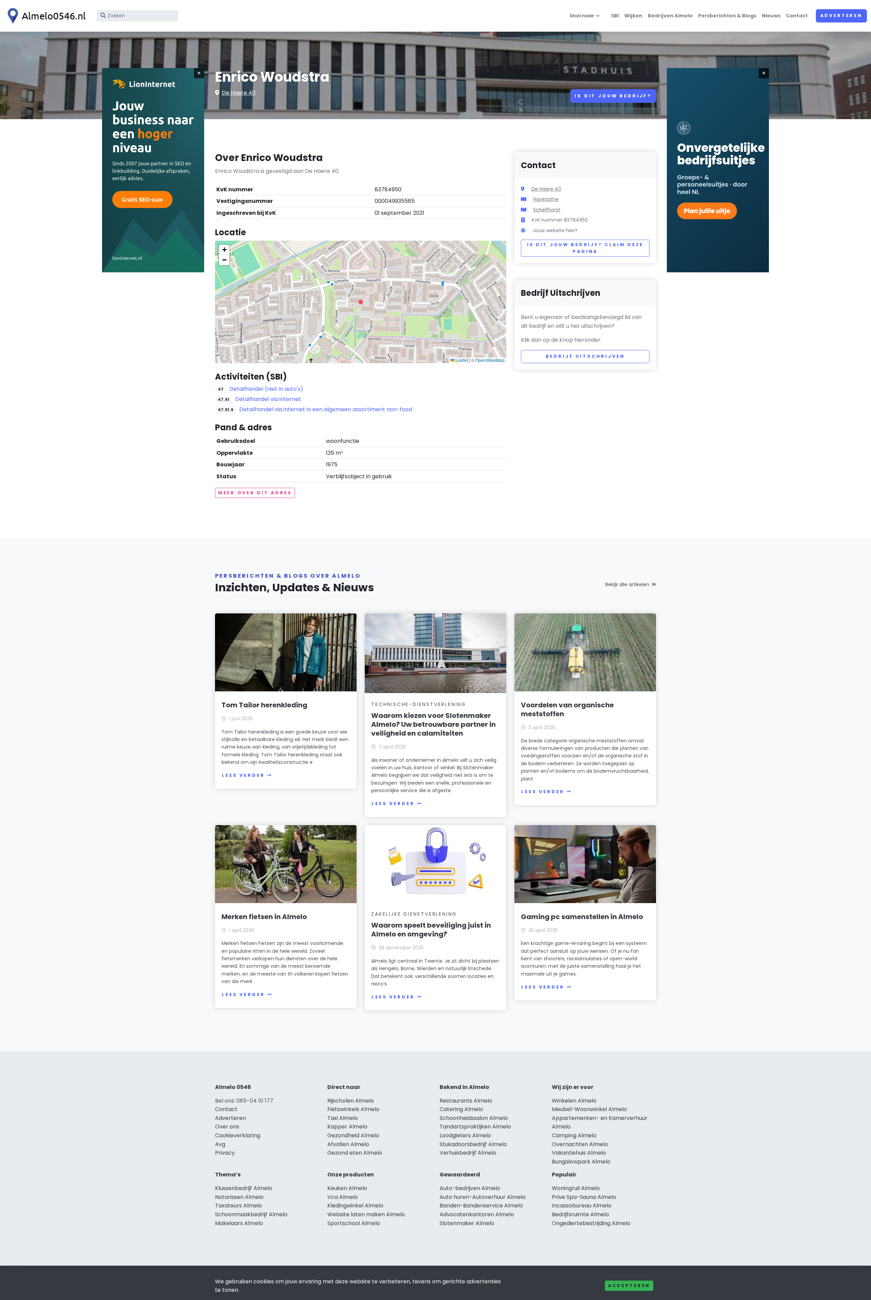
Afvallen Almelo (348, 1144)
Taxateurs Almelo (238, 1205)
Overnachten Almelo (580, 1144)
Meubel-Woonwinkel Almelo (589, 1109)
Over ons (227, 1126)
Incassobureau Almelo (581, 1205)
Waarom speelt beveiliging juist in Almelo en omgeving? (431, 929)
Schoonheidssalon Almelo (474, 1118)
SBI (615, 15)
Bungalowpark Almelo (581, 1162)
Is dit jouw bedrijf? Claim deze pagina (585, 248)
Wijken (633, 15)
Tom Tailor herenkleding (264, 705)
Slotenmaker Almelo (467, 1223)
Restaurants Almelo (466, 1101)
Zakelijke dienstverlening (414, 914)
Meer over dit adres (255, 493)
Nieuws (771, 15)
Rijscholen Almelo (350, 1101)
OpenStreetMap (490, 360)
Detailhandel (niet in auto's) (266, 389)
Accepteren (629, 1285)
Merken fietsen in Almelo (264, 916)
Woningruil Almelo (576, 1188)
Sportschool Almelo (353, 1223)
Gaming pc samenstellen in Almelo (582, 916)
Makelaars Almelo (239, 1223)
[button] (361, 302)
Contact (797, 15)
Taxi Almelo (342, 1118)
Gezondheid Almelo (353, 1135)
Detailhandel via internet (268, 399)
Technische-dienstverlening (418, 704)
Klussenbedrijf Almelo (243, 1188)
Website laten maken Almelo (366, 1214)
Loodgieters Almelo (465, 1135)
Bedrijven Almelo (670, 15)
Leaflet (461, 360)
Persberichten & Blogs (727, 15)
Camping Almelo (574, 1135)
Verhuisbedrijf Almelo (468, 1153)
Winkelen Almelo (574, 1101)
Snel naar (582, 15)
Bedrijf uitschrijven (585, 356)
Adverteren (841, 15)
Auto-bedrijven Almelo (470, 1188)
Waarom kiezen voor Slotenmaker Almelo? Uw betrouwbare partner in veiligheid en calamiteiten (433, 724)
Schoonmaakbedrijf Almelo (251, 1214)
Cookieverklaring (237, 1135)
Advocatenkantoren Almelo (477, 1214)
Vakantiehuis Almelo (579, 1153)
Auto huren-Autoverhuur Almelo (483, 1197)
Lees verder (243, 775)
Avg (220, 1144)
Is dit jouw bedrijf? (613, 96)
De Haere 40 (239, 93)
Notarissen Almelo (239, 1197)
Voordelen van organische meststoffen (567, 709)
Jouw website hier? (554, 230)
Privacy (225, 1153)
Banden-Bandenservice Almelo (481, 1205)
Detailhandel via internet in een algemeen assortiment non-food (325, 409)
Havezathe (546, 199)
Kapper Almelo (347, 1126)
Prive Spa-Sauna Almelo (584, 1197)
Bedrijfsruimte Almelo (580, 1214)
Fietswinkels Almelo (353, 1109)
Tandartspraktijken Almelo (475, 1126)
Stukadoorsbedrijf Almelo (473, 1144)
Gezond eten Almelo (354, 1153)
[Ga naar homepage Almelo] (45, 15)
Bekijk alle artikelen (627, 584)
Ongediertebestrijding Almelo (591, 1223)
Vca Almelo (342, 1197)
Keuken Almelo (347, 1188)
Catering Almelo (461, 1109)
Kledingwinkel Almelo (355, 1205)
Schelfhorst (546, 209)
